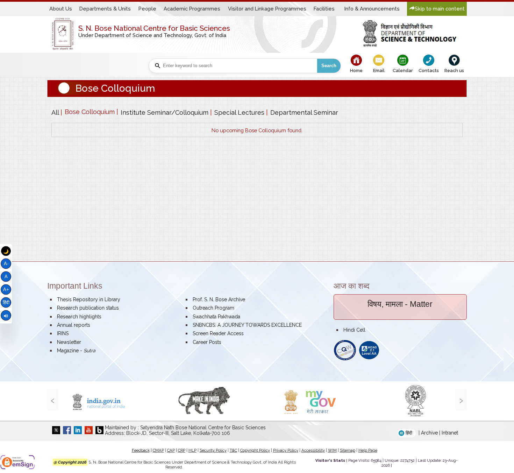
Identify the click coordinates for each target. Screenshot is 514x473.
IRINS (63, 333)
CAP (171, 450)
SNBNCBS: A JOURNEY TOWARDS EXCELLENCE (247, 325)
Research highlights (79, 316)
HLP (192, 450)
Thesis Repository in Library (88, 299)
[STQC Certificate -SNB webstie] (345, 359)
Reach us (454, 70)
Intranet (450, 433)
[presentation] (52, 399)
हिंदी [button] (409, 433)
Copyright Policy (255, 450)
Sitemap (347, 450)
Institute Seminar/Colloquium (164, 112)
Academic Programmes (192, 9)
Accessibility (313, 450)
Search (328, 65)
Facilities (324, 9)
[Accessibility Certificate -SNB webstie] (369, 359)
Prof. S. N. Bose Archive (219, 299)
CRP (181, 450)
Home (356, 70)
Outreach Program (213, 308)
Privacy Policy (285, 450)
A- (6, 263)
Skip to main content (440, 9)
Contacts (429, 70)
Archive (429, 433)
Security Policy (213, 450)
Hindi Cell (354, 330)
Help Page (367, 450)
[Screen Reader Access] (6, 315)
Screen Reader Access (218, 333)
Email (379, 70)
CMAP (158, 450)
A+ (6, 289)
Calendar (403, 70)
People (147, 9)
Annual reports (73, 325)
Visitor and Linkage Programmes (267, 9)
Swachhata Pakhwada (216, 316)
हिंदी (6, 302)
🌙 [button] (6, 251)
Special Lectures (239, 112)
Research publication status (88, 308)
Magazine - (76, 350)
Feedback (141, 450)
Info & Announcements (372, 9)
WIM (332, 450)
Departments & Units (105, 9)
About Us (60, 9)
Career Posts (207, 342)
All (55, 112)
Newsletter (69, 342)
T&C (233, 450)
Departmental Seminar (304, 112)
